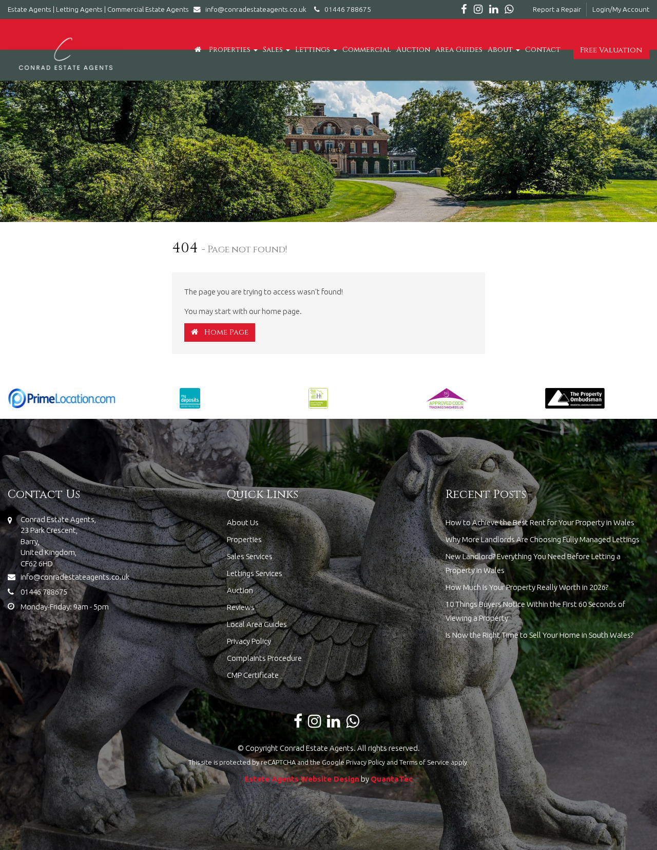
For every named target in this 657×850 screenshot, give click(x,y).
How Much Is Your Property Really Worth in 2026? (527, 587)
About (501, 49)
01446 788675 (345, 9)
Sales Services (250, 556)
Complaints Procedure (264, 658)
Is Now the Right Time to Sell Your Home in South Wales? (539, 635)
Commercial (366, 49)
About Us (243, 522)
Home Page (223, 332)
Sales (274, 49)
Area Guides (458, 49)
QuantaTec (392, 778)
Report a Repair (557, 9)
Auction (413, 49)
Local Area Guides (257, 624)
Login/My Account (620, 9)
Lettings (313, 49)
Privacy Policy (249, 641)
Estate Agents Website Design (301, 778)
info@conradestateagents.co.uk (256, 9)
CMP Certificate (253, 675)
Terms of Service (424, 762)
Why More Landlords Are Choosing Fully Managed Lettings (543, 539)
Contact (543, 49)
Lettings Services (254, 573)
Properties (231, 49)
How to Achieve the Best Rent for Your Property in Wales (540, 522)
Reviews (241, 607)
